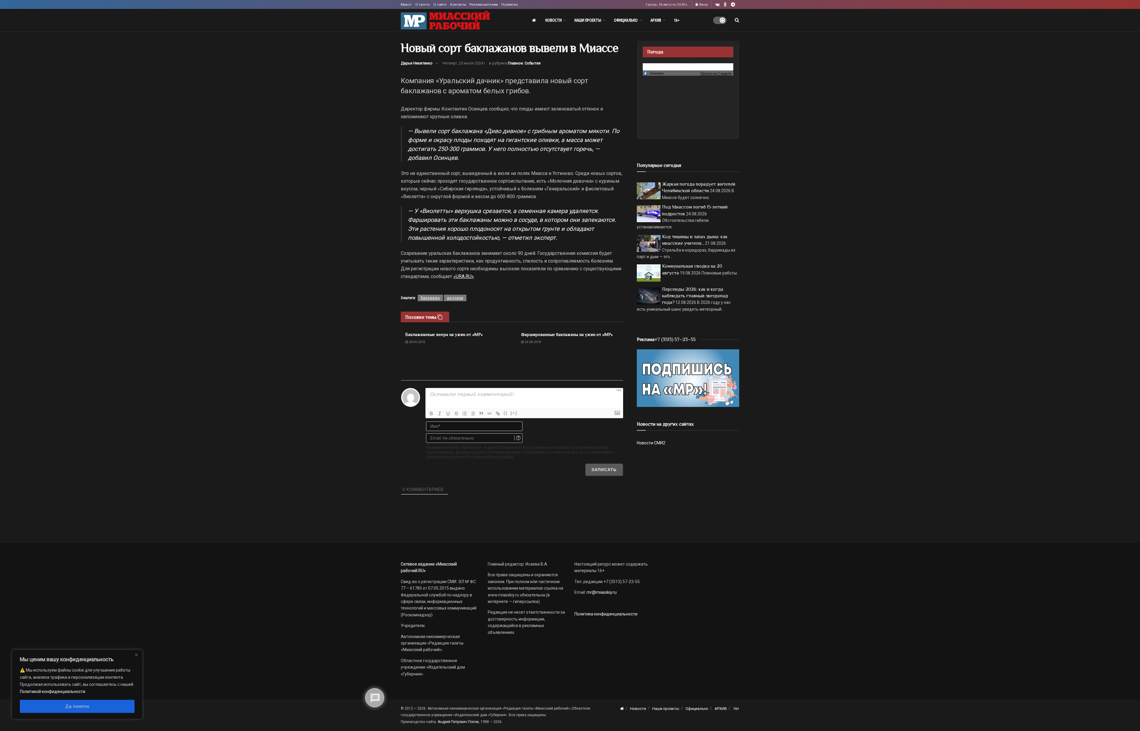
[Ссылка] (498, 413)
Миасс (406, 4)
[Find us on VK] (717, 4)
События (533, 63)
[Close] (136, 654)
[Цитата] (481, 413)
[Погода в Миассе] (688, 66)
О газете (422, 4)
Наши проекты (587, 20)
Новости (553, 20)
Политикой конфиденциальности (52, 691)
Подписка (509, 4)
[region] (77, 684)
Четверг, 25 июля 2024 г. (464, 63)
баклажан (430, 298)
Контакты (458, 4)
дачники (455, 298)
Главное (515, 63)
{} (506, 413)
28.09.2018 (416, 342)
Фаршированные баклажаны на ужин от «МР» (567, 334)
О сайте (440, 4)
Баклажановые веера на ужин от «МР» (444, 334)
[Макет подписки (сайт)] (688, 377)
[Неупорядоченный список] (473, 413)
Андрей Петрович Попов (458, 722)
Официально (626, 20)
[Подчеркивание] (448, 413)
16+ (677, 20)
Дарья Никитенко (417, 63)
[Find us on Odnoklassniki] (725, 4)
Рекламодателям (484, 4)
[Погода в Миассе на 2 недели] (716, 73)
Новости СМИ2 (651, 443)
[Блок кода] (489, 413)
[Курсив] (440, 413)
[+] (514, 413)
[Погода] (653, 73)
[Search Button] (737, 20)
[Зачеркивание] (456, 413)
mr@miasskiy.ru (601, 592)
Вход (703, 4)
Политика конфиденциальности (605, 614)
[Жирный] (431, 413)
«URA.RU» (463, 276)
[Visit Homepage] (445, 20)
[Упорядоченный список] (464, 413)
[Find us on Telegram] (733, 4)
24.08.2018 (532, 342)
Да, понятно (77, 706)
